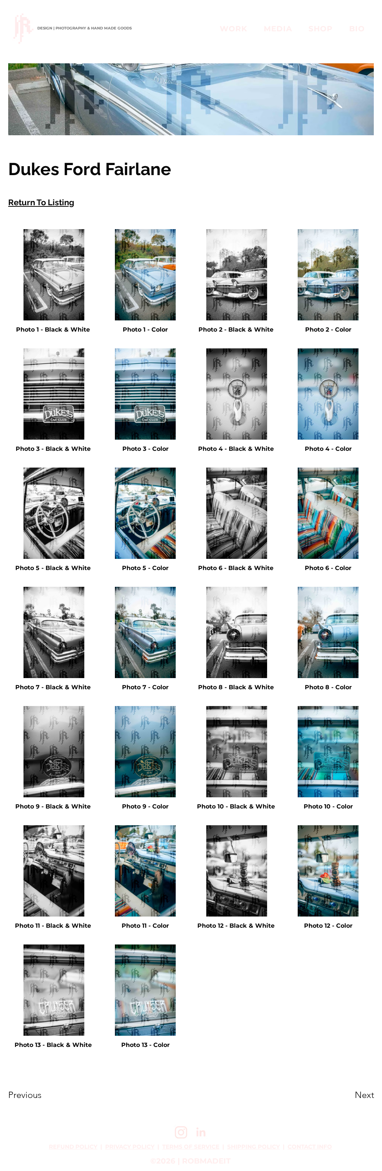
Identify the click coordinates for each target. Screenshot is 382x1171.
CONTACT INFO (310, 1146)
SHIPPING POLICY (253, 1146)
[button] (278, 28)
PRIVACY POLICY (129, 1146)
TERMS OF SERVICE (190, 1146)
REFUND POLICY (73, 1146)
